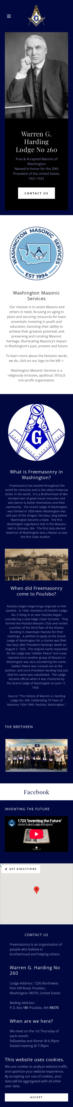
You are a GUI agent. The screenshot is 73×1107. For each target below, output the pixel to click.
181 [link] (26, 1007)
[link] (36, 16)
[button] (9, 16)
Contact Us (37, 193)
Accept (36, 1097)
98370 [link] (54, 1007)
